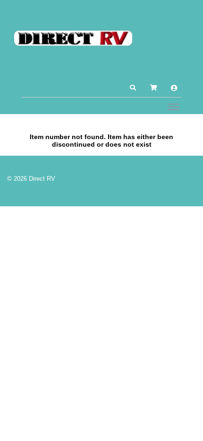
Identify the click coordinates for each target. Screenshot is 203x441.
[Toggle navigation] (173, 106)
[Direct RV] (73, 39)
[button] (132, 88)
